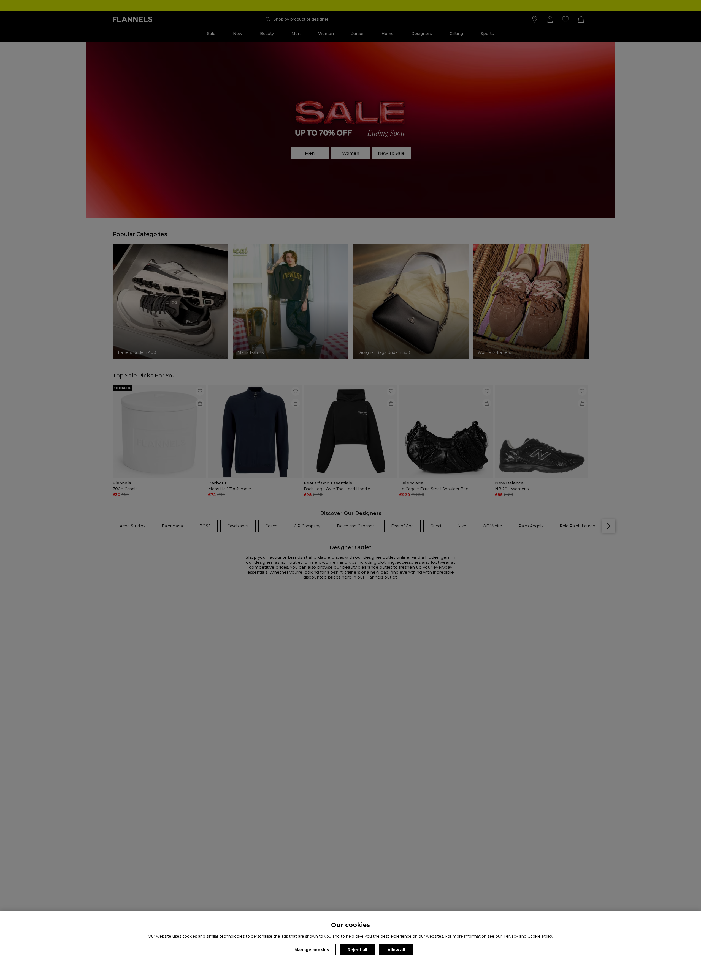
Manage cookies (311, 949)
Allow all (396, 949)
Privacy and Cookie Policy (528, 936)
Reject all (357, 949)
